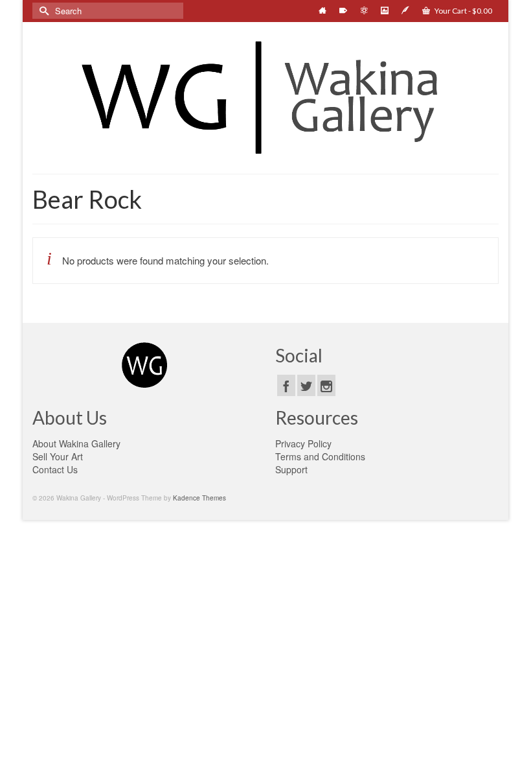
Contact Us (55, 469)
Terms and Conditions (320, 456)
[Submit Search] (42, 11)
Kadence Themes (199, 497)
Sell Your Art (57, 456)
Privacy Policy (303, 443)
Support (291, 469)
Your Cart (462, 11)
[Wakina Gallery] (265, 97)
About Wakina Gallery (76, 443)
